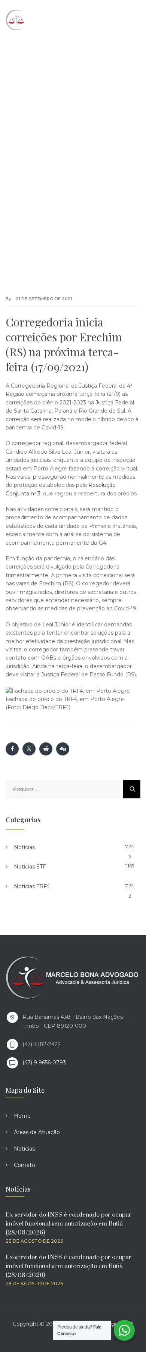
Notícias (24, 847)
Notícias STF (30, 866)
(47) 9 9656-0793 (44, 1062)
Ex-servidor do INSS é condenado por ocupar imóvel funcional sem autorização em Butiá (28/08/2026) (68, 1223)
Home (22, 1115)
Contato (24, 1165)
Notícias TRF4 (32, 886)
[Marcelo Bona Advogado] (38, 19)
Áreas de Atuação (37, 1132)
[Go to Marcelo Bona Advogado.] (13, 133)
